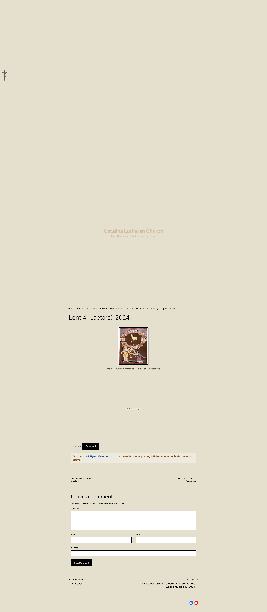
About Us (80, 308)
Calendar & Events (99, 308)
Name (74, 534)
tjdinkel (76, 481)
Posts (127, 308)
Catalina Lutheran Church (133, 231)
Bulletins (193, 478)
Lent (194, 481)
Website (74, 548)
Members (140, 308)
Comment (76, 508)
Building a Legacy (159, 308)
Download (91, 446)
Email (138, 534)
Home (71, 308)
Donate (176, 308)
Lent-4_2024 (76, 446)
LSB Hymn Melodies (97, 456)
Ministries (115, 308)
